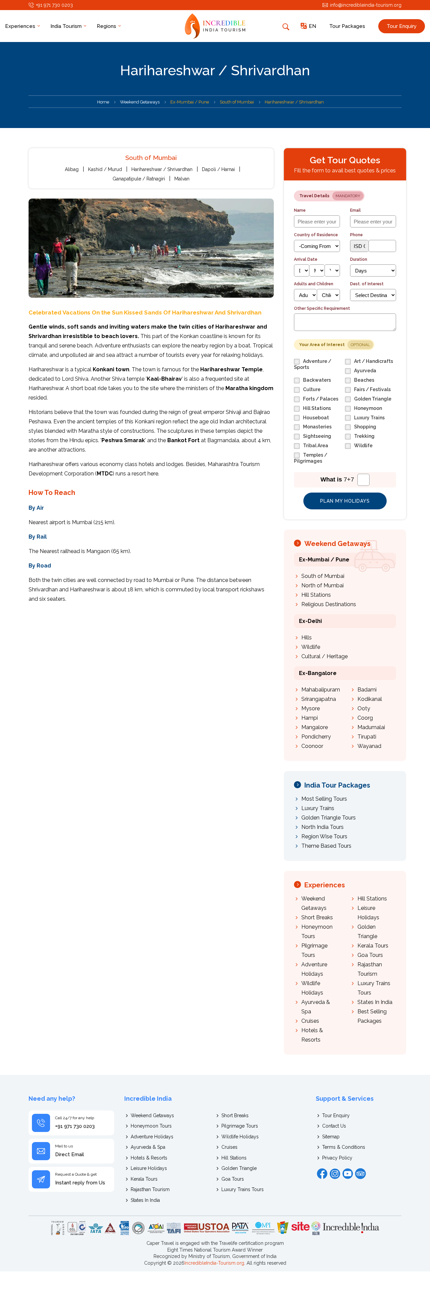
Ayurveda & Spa (148, 1147)
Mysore (310, 708)
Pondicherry (316, 736)
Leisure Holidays (149, 1168)
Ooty (363, 708)
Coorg (365, 718)
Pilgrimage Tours (239, 1126)
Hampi (309, 718)
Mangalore (314, 727)
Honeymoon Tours (151, 1126)
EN (312, 26)
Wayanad (369, 746)
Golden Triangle (239, 1168)
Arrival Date (305, 259)
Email (355, 210)
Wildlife (310, 647)
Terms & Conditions (343, 1147)
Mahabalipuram (320, 689)
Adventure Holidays (152, 1136)
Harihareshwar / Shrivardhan (161, 169)
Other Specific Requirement (322, 308)
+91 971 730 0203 (54, 5)
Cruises (310, 1021)
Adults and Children (313, 284)
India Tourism (66, 26)
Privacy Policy (337, 1158)
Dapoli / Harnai (218, 169)
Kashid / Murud (105, 169)
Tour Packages (347, 26)
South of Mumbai (322, 576)
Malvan (181, 178)
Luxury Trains (317, 808)
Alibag (72, 169)
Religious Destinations (328, 604)
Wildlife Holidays (240, 1136)
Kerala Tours (372, 945)
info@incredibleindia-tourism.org (365, 5)
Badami (367, 689)
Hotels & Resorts (149, 1158)
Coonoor (312, 746)
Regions (107, 26)
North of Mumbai (322, 585)
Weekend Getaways (140, 101)
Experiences (21, 26)
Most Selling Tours (324, 799)
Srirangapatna (318, 699)
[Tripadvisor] (360, 1173)
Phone (356, 235)
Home (103, 101)
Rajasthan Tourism (150, 1189)
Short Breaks (317, 917)
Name (300, 210)
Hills (306, 637)
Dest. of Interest (367, 284)
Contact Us (334, 1126)
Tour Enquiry (402, 26)
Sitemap (331, 1136)
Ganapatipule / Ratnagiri (139, 178)
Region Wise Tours (324, 836)
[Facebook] (322, 1173)
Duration (358, 259)
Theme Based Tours (326, 846)
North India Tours (322, 827)
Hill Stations (316, 595)
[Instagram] (335, 1173)
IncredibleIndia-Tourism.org (214, 1263)
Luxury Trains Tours (242, 1189)
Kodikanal (369, 699)
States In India (374, 1002)
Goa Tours (370, 955)
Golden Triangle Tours (328, 817)
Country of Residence (316, 235)
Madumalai (371, 727)
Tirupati (366, 736)
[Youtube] (347, 1173)
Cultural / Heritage (324, 656)
